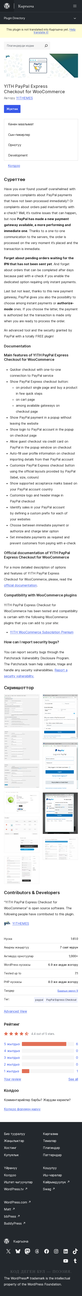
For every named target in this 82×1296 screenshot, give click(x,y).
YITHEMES (24, 98)
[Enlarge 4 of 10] (34, 797)
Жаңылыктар (14, 1141)
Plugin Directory (14, 18)
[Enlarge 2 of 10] (34, 736)
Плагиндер (51, 1148)
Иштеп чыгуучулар (18, 1182)
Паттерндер (52, 1155)
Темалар (49, 1141)
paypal (39, 999)
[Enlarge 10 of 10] (73, 843)
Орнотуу (14, 145)
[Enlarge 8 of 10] (73, 748)
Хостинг (10, 1148)
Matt (9, 1209)
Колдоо (14, 166)
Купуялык (11, 1155)
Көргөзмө (50, 1134)
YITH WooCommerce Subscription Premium (41, 632)
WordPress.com (17, 1202)
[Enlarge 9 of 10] (73, 798)
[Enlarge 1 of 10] (34, 700)
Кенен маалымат (21, 124)
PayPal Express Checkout (61, 999)
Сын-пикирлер (19, 135)
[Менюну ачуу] (75, 6)
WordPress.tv (16, 1189)
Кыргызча (20, 1241)
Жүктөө (12, 109)
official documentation (20, 585)
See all (73, 1079)
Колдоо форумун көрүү (22, 1109)
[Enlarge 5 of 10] (34, 822)
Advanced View (15, 1011)
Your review (12, 1079)
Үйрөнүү (10, 1168)
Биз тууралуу (14, 1134)
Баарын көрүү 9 (68, 990)
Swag (49, 1189)
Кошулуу (50, 1168)
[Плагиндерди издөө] (46, 46)
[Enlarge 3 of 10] (34, 769)
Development (18, 155)
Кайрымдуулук (56, 1182)
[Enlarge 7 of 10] (73, 700)
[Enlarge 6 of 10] (34, 861)
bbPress (12, 1216)
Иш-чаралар (52, 1175)
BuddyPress (15, 1223)
